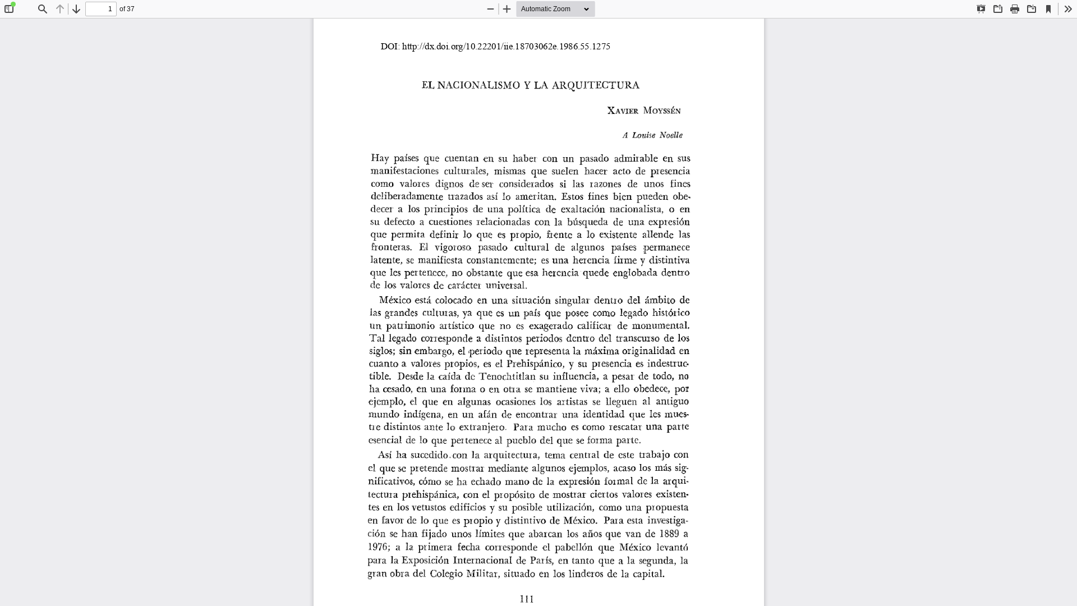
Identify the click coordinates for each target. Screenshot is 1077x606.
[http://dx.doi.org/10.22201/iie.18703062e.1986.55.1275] (511, 46)
